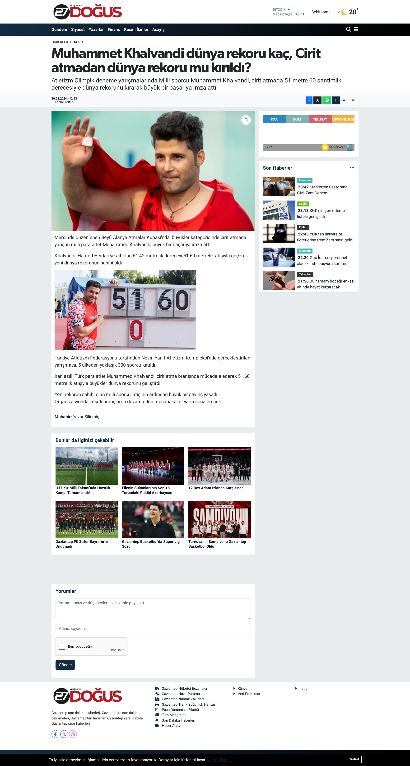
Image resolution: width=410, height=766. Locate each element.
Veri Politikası (249, 694)
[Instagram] (73, 734)
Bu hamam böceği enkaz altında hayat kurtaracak (325, 284)
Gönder (65, 664)
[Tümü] (352, 167)
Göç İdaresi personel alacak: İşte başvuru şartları (322, 260)
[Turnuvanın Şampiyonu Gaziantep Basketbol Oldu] (219, 519)
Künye (242, 688)
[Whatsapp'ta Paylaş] (326, 100)
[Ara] (349, 29)
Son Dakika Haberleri (178, 720)
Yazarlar (96, 29)
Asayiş (158, 29)
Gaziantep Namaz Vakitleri (183, 699)
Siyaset (78, 29)
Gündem (59, 29)
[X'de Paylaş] (317, 100)
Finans (114, 29)
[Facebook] (55, 734)
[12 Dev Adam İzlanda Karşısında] (219, 465)
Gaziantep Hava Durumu (181, 694)
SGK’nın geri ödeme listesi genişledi (321, 213)
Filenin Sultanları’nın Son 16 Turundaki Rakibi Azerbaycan (147, 490)
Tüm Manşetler (174, 715)
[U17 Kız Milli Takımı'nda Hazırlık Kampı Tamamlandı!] (87, 465)
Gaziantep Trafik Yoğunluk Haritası (189, 704)
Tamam (354, 759)
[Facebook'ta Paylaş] (309, 100)
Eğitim (303, 227)
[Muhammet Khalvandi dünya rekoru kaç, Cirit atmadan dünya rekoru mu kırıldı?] (153, 170)
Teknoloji (305, 274)
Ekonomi (305, 180)
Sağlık (303, 204)
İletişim (306, 688)
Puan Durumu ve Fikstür (180, 710)
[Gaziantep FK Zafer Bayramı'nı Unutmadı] (87, 519)
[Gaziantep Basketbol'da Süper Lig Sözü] (153, 519)
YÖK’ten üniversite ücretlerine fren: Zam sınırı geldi (325, 237)
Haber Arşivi (171, 725)
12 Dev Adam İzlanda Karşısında (216, 488)
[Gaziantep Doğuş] (87, 12)
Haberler (59, 42)
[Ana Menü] (355, 29)
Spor (78, 42)
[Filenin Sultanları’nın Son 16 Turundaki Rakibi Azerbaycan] (153, 465)
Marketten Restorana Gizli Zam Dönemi (322, 190)
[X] (64, 734)
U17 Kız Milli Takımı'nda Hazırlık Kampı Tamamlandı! (83, 490)
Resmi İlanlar (136, 29)
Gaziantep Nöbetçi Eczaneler (184, 688)
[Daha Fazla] (336, 100)
